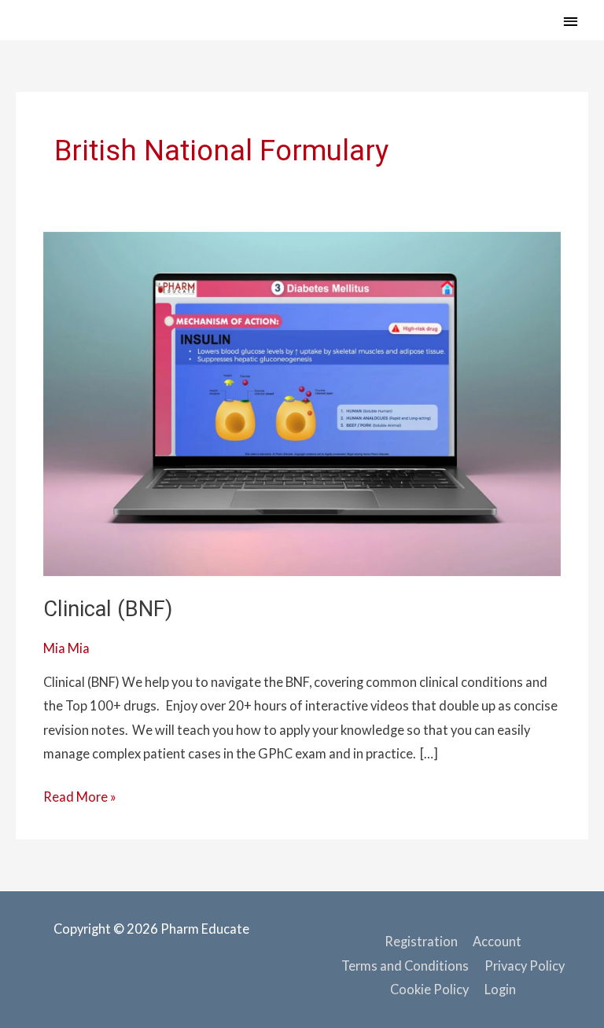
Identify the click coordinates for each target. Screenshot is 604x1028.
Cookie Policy (429, 989)
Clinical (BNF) (107, 609)
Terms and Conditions (405, 965)
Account (497, 941)
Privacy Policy (524, 965)
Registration (421, 941)
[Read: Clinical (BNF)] (302, 402)
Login (500, 989)
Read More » (79, 794)
